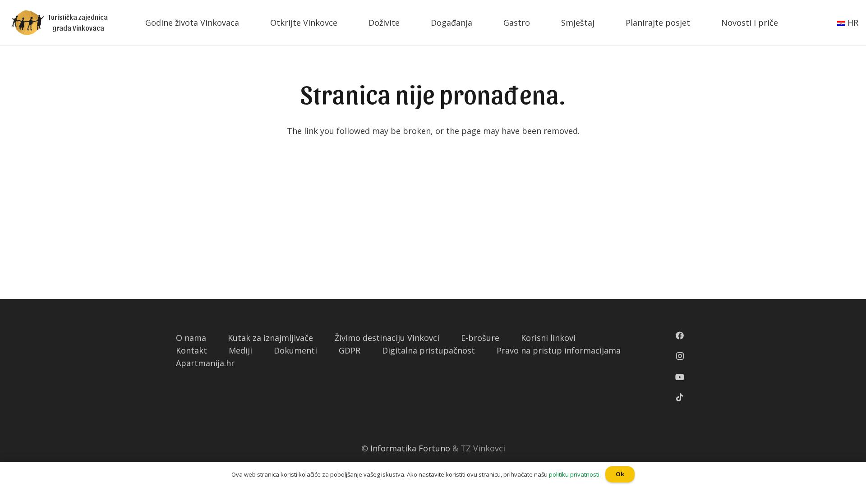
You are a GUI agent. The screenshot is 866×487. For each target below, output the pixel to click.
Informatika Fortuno (410, 448)
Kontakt (191, 350)
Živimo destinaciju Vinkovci (387, 337)
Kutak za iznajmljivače (270, 337)
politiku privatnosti (574, 474)
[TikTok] (679, 397)
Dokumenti (295, 350)
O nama (191, 337)
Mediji (240, 350)
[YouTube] (679, 377)
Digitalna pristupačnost (428, 350)
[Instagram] (680, 356)
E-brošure (480, 337)
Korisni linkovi (548, 337)
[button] (4, 7)
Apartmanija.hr (205, 363)
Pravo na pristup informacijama (559, 350)
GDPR (349, 350)
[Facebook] (680, 335)
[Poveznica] (28, 22)
